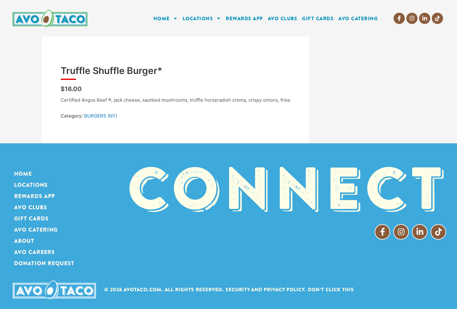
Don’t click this (331, 289)
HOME (161, 18)
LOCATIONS (197, 18)
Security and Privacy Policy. (265, 289)
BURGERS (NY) (100, 116)
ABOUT (24, 241)
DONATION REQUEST (44, 263)
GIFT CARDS (318, 18)
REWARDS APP (244, 18)
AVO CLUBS (283, 18)
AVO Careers (34, 252)
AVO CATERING (358, 18)
